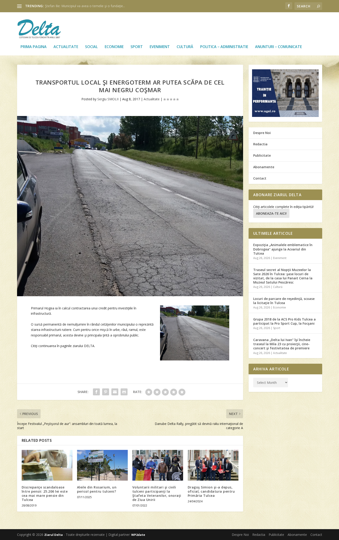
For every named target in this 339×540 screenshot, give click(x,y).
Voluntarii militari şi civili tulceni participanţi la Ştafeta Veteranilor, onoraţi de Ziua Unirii (156, 493)
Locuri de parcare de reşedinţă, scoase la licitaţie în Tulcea (284, 300)
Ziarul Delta (53, 535)
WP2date (138, 535)
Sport (137, 47)
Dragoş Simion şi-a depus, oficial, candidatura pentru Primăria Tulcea (211, 491)
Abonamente (263, 167)
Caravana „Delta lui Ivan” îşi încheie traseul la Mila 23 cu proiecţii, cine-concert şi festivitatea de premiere (281, 344)
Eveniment (160, 47)
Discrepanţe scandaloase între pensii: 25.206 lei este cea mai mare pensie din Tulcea (45, 493)
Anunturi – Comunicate (278, 47)
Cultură (185, 47)
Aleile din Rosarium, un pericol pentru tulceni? (97, 489)
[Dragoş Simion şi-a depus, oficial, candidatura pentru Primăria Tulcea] (213, 465)
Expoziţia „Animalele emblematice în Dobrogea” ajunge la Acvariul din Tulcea (282, 249)
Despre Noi (262, 133)
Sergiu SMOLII (108, 99)
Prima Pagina (34, 47)
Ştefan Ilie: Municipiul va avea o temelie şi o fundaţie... (85, 6)
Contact (259, 178)
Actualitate (66, 47)
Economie (114, 47)
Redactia (260, 144)
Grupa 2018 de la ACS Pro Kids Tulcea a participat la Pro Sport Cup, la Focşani (284, 321)
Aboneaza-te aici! (271, 213)
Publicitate (262, 155)
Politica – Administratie (224, 47)
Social (91, 47)
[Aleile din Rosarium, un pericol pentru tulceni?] (102, 465)
